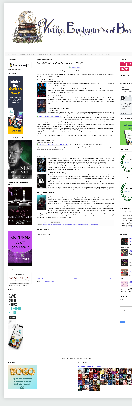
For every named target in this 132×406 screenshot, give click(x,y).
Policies (101, 54)
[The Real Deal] (87, 390)
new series (86, 224)
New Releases (81, 224)
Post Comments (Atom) (48, 281)
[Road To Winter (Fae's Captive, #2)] (129, 378)
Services (108, 54)
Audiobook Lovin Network (27, 54)
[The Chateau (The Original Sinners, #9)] (95, 378)
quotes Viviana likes (126, 212)
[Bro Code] (129, 372)
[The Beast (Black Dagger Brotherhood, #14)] (87, 372)
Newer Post (40, 278)
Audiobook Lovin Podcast (61, 54)
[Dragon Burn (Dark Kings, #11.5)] (121, 384)
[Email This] (52, 222)
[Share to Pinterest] (59, 222)
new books (70, 224)
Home (7, 54)
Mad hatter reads (46, 224)
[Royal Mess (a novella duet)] (102, 378)
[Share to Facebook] (57, 222)
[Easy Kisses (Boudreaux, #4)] (84, 390)
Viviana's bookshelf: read (89, 366)
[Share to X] (56, 222)
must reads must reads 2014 (56, 224)
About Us (14, 54)
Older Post (111, 278)
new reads (75, 224)
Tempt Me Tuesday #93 (94, 224)
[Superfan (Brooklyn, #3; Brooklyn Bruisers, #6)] (118, 378)
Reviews (93, 54)
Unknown (41, 222)
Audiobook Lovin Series (44, 54)
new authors (65, 224)
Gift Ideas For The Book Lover (80, 54)
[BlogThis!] (54, 222)
